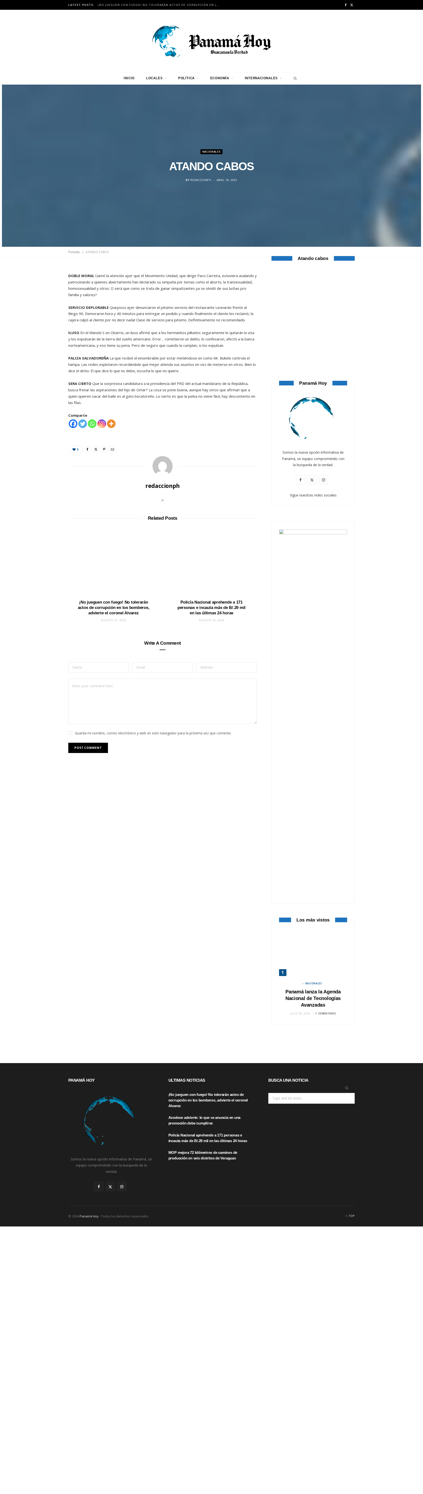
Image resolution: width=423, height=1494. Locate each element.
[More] (111, 423)
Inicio (129, 78)
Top (351, 1216)
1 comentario (325, 1013)
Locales (154, 78)
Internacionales (261, 78)
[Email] (45, 323)
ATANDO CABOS (313, 341)
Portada (74, 252)
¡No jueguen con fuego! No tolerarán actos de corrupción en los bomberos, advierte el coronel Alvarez (160, 5)
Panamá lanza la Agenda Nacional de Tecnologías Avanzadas (313, 998)
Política (186, 78)
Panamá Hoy (89, 1216)
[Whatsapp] (92, 423)
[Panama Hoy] (211, 40)
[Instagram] (101, 423)
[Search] (293, 78)
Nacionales (211, 151)
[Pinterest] (45, 310)
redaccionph (200, 180)
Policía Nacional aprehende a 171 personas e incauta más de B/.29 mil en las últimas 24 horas (211, 607)
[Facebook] (45, 286)
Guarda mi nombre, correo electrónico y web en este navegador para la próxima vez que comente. (153, 733)
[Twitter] (45, 298)
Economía (219, 78)
